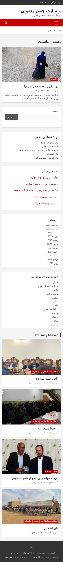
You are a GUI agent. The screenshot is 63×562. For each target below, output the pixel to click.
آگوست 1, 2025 (51, 482)
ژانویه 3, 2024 (51, 90)
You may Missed (47, 335)
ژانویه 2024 (53, 251)
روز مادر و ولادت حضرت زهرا (41, 86)
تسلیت (55, 297)
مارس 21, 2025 (51, 532)
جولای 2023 (52, 259)
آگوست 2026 (52, 224)
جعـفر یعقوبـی (37, 90)
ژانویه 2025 (53, 240)
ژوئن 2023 (53, 263)
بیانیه (56, 290)
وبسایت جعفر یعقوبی (41, 10)
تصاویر (55, 301)
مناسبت (54, 79)
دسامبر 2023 (52, 255)
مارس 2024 (52, 244)
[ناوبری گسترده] (57, 22)
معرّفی (55, 320)
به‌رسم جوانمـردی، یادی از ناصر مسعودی (38, 150)
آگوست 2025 (52, 228)
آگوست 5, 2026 (51, 432)
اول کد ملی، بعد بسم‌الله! (46, 157)
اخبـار (55, 282)
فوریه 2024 (53, 248)
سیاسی (54, 313)
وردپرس (8, 557)
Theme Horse (37, 557)
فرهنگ (55, 317)
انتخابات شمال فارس (48, 286)
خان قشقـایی (52, 154)
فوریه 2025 (53, 236)
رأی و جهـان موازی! (49, 142)
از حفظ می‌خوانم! (50, 146)
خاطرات (54, 305)
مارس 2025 (52, 232)
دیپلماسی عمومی (49, 309)
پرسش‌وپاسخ (52, 294)
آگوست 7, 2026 (51, 382)
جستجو (55, 111)
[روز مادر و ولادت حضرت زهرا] (31, 65)
